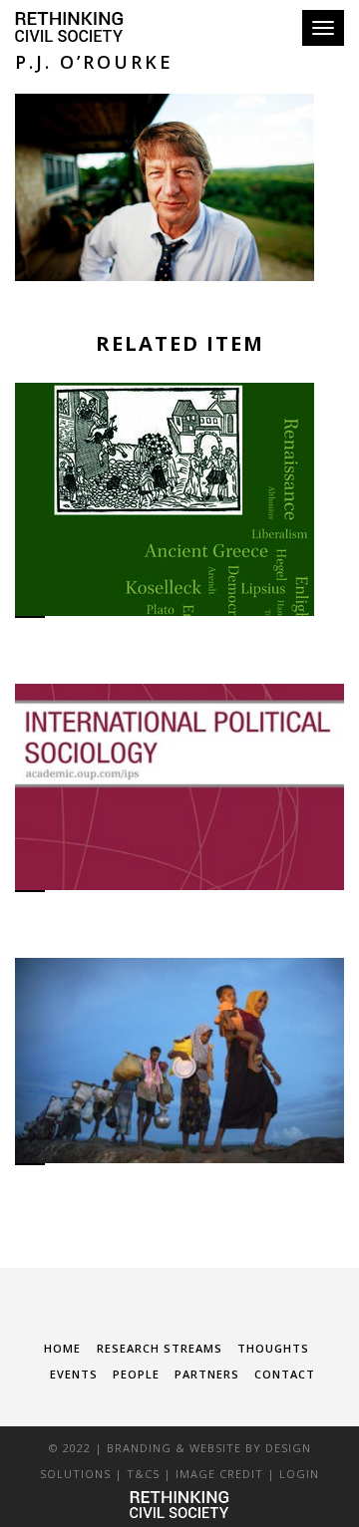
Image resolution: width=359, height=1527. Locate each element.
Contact (284, 1374)
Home (62, 1348)
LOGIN (299, 1473)
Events (74, 1374)
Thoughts (273, 1348)
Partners (207, 1374)
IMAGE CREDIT (219, 1473)
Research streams (159, 1348)
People (136, 1374)
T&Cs (143, 1473)
